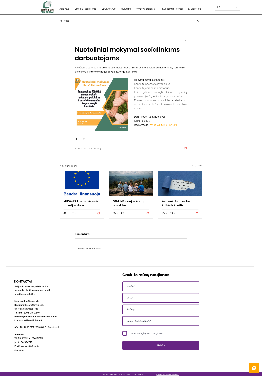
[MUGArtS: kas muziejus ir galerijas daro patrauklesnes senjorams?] (82, 183)
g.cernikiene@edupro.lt (26, 308)
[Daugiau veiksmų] (185, 41)
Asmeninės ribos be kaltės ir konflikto (176, 203)
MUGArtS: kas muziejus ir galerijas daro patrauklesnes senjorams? (81, 203)
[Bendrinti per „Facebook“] (76, 138)
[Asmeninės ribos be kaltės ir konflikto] (180, 183)
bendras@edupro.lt (29, 301)
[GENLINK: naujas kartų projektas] (131, 183)
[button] (198, 20)
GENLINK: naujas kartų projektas (128, 203)
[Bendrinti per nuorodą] (83, 138)
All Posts (64, 20)
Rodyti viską (196, 165)
